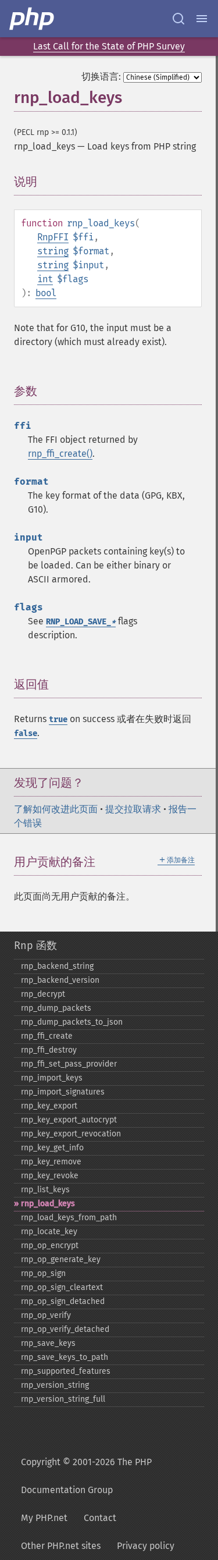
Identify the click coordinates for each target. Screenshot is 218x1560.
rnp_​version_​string (55, 1385)
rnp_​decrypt (43, 994)
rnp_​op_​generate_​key (61, 1259)
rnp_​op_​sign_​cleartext (62, 1287)
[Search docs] (178, 18)
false (25, 733)
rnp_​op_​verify (46, 1315)
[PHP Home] (32, 18)
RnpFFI (53, 237)
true (58, 719)
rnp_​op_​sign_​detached (63, 1301)
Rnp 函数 (35, 945)
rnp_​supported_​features (65, 1371)
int (45, 279)
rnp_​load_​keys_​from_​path (69, 1218)
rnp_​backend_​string (57, 966)
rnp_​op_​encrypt (49, 1245)
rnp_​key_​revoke (49, 1176)
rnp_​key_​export (49, 1106)
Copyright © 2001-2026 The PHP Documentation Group (86, 1475)
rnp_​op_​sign (43, 1273)
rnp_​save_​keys (48, 1343)
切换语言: (101, 76)
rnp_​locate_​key (49, 1231)
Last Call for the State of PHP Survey (109, 46)
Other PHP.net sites (61, 1545)
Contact (100, 1517)
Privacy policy (145, 1545)
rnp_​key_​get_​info (52, 1148)
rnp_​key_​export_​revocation (71, 1134)
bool (45, 293)
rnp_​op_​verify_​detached (65, 1329)
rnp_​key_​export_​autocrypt (69, 1120)
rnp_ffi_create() (60, 453)
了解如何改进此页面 (56, 809)
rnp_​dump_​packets (56, 1008)
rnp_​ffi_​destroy (49, 1050)
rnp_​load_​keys (48, 1204)
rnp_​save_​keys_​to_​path (64, 1357)
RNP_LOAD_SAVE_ (81, 622)
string (53, 251)
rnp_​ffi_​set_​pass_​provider (69, 1064)
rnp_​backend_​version (60, 980)
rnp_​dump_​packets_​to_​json (72, 1022)
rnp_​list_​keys (45, 1190)
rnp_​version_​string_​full (63, 1399)
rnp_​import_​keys (52, 1078)
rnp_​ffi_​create (47, 1036)
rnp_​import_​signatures (63, 1092)
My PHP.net (44, 1517)
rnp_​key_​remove (51, 1162)
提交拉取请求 (133, 809)
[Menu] (201, 18)
